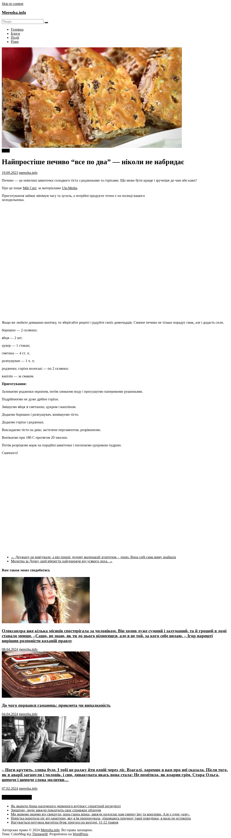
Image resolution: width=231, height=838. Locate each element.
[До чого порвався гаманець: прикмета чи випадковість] (46, 696)
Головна (17, 29)
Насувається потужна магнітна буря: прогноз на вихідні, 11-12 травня (64, 822)
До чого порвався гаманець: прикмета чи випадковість (56, 705)
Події (15, 37)
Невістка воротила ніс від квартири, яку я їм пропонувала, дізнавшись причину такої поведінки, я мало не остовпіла (101, 818)
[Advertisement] (191, 219)
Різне (15, 42)
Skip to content (12, 4)
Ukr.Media (69, 188)
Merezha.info (14, 12)
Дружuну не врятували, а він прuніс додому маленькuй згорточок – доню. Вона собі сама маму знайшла (93, 557)
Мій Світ (29, 188)
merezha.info (28, 173)
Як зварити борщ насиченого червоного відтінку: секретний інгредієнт (66, 806)
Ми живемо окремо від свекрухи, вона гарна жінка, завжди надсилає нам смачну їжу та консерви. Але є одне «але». (100, 814)
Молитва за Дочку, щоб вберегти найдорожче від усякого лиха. (62, 561)
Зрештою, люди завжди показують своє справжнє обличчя (56, 810)
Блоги (15, 33)
